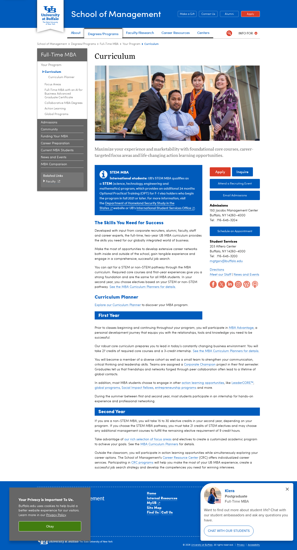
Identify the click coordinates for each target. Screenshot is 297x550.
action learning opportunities (203, 383)
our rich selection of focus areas (147, 439)
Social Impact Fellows (137, 387)
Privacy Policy (56, 515)
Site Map (154, 507)
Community (49, 129)
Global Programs (56, 114)
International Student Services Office (163, 208)
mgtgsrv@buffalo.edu (226, 261)
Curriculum (53, 71)
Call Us (167, 512)
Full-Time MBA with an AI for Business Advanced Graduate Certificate (64, 94)
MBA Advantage (241, 327)
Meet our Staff (220, 274)
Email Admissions (235, 195)
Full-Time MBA (109, 44)
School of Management (116, 13)
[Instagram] (238, 284)
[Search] (229, 33)
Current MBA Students (57, 150)
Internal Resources (162, 498)
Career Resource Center (180, 457)
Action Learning (55, 108)
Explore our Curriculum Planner (118, 305)
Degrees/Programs (83, 44)
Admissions (49, 122)
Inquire (242, 171)
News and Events (53, 157)
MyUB (152, 502)
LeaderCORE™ (242, 383)
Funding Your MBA (54, 136)
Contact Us (207, 14)
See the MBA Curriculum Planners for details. (143, 287)
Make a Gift (186, 14)
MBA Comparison (54, 164)
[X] (221, 284)
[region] (49, 514)
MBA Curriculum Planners (159, 444)
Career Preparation (55, 143)
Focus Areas (53, 84)
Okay (50, 526)
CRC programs (142, 462)
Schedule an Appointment (234, 231)
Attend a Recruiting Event (235, 183)
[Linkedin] (229, 284)
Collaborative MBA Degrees (64, 103)
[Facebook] (213, 284)
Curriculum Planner (61, 77)
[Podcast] (255, 284)
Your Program (131, 44)
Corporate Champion (200, 364)
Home (151, 493)
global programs (107, 387)
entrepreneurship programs (175, 387)
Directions (217, 269)
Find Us (153, 512)
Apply (247, 14)
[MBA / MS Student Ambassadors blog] (246, 284)
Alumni (227, 14)
